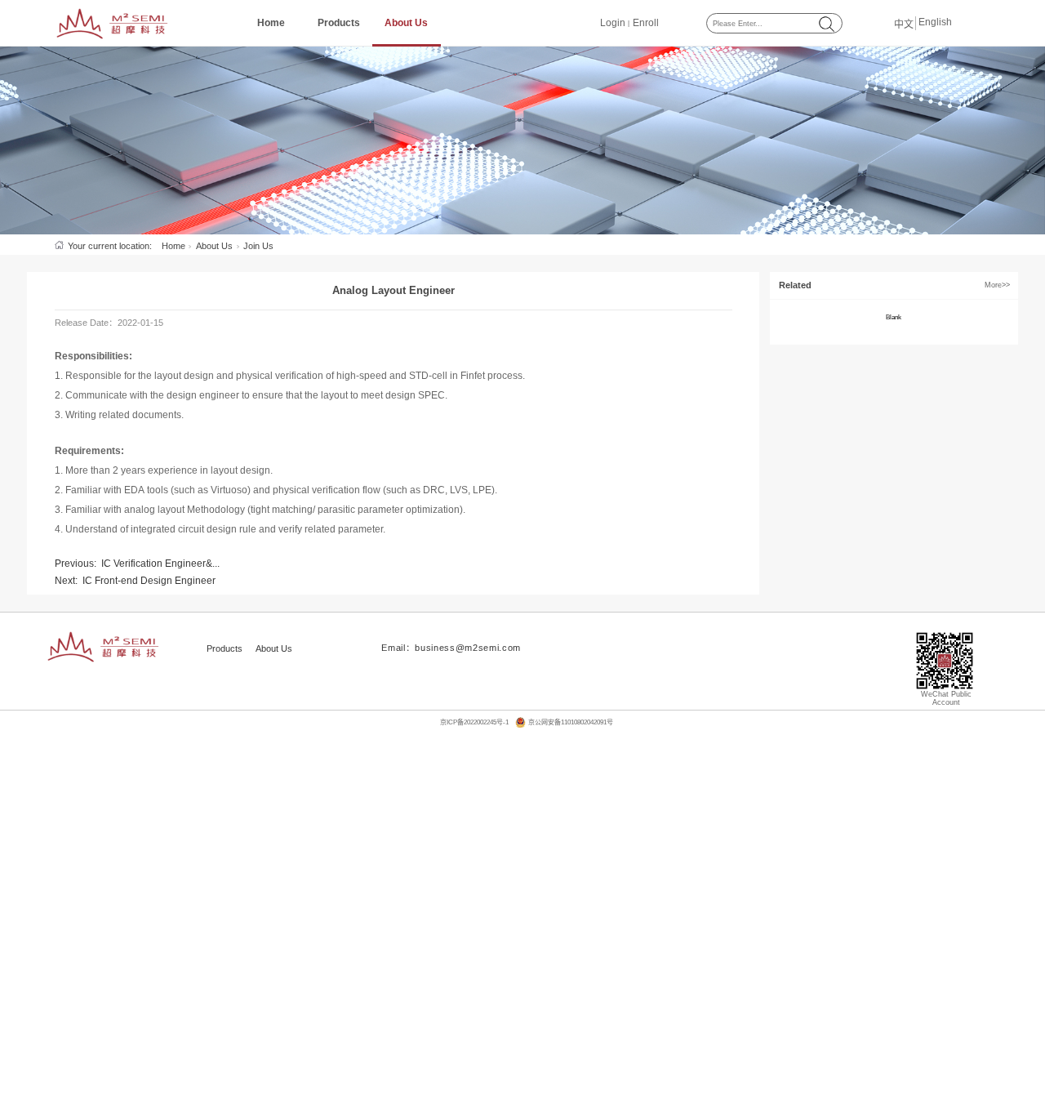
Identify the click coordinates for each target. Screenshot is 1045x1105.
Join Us (258, 246)
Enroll (646, 23)
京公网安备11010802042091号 (570, 722)
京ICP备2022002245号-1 (474, 722)
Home (271, 23)
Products (339, 23)
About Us (406, 23)
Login (612, 23)
